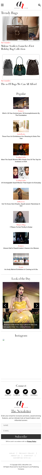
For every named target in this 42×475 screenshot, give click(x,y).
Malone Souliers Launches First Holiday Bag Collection (17, 47)
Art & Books (21, 134)
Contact (28, 455)
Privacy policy (26, 453)
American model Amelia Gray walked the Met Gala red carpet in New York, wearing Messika (20, 326)
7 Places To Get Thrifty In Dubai (21, 227)
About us (15, 455)
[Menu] (2, 5)
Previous (5, 305)
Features (21, 111)
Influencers (21, 202)
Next (36, 305)
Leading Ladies (21, 157)
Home (12, 453)
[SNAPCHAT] (8, 391)
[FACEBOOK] (16, 391)
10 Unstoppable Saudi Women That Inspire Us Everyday (21, 183)
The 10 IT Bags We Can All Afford (18, 84)
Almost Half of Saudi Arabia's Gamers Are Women (21, 248)
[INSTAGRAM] (34, 391)
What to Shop (21, 225)
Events (21, 267)
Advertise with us (22, 458)
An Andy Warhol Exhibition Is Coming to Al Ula (21, 269)
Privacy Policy (31, 441)
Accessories (5, 43)
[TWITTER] (25, 391)
